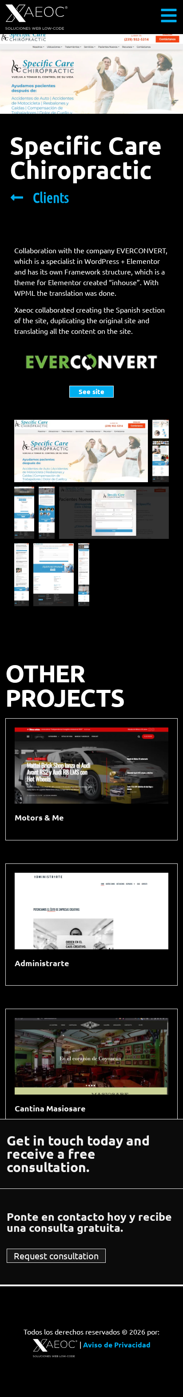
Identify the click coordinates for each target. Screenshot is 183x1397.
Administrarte (42, 963)
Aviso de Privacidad (117, 1344)
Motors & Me (39, 817)
